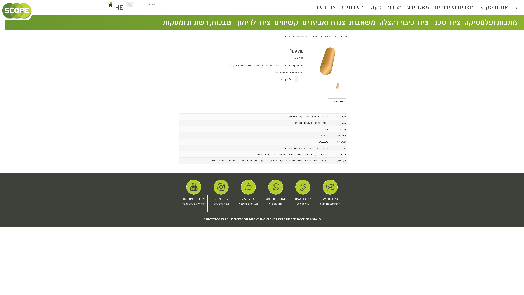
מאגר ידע (418, 7)
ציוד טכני (447, 22)
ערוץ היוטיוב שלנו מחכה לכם (194, 205)
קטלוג (347, 36)
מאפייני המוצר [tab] (337, 101)
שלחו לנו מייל (330, 199)
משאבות (362, 22)
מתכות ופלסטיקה (490, 22)
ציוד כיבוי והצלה (404, 22)
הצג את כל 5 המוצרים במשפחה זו (289, 72)
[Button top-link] (515, 7)
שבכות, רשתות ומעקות (197, 22)
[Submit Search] (129, 4)
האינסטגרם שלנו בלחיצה (221, 205)
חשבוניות (352, 7)
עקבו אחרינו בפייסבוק (248, 204)
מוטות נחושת (302, 36)
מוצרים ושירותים (454, 7)
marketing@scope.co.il (330, 204)
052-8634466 (275, 204)
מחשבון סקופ (385, 7)
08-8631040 (303, 204)
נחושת (315, 36)
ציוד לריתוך (253, 22)
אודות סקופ (494, 7)
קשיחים (286, 22)
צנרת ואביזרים (324, 22)
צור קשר (325, 7)
